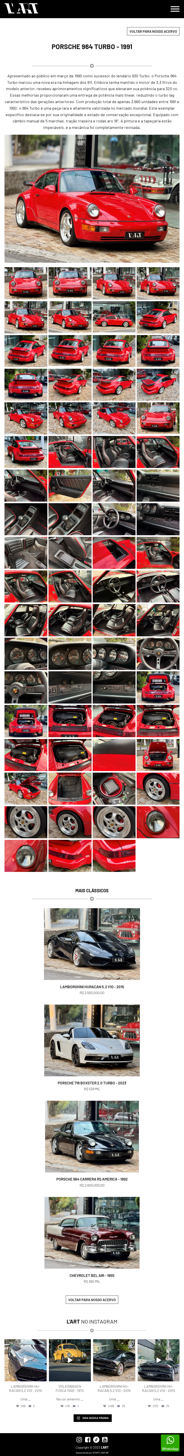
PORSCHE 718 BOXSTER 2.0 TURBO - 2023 (92, 1083)
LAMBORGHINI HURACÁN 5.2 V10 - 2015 (92, 986)
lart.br (25, 1343)
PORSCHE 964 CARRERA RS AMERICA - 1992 (92, 1179)
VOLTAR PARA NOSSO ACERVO (153, 31)
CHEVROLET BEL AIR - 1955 (92, 1275)
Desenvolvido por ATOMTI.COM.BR (92, 1452)
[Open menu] (175, 9)
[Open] (25, 1360)
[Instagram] (42, 1377)
